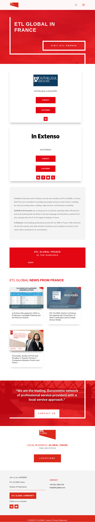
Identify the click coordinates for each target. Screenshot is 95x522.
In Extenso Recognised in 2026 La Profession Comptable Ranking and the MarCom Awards (26, 315)
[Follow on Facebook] (43, 177)
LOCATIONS (45, 110)
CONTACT (45, 100)
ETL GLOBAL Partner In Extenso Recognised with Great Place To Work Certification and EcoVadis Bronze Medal (62, 316)
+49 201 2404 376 (57, 485)
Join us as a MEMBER (18, 477)
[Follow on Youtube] (48, 177)
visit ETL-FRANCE (64, 46)
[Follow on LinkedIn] (46, 119)
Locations (47, 458)
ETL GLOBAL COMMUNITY (23, 496)
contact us (47, 413)
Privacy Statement (60, 520)
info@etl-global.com (57, 488)
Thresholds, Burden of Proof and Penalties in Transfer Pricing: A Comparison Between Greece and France (25, 359)
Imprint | (49, 520)
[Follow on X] (53, 177)
